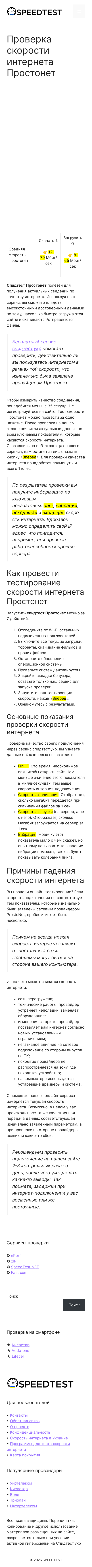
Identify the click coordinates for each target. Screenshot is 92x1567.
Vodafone (20, 1350)
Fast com (19, 1272)
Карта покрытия (25, 1455)
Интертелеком (23, 1506)
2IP (14, 1261)
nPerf (16, 1255)
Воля (14, 1494)
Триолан (18, 1500)
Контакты (19, 1415)
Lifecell (18, 1356)
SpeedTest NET (25, 1267)
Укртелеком (21, 1483)
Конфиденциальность (30, 1432)
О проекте (19, 1426)
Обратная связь (25, 1421)
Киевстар (20, 1345)
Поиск (12, 1296)
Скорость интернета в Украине (39, 1438)
